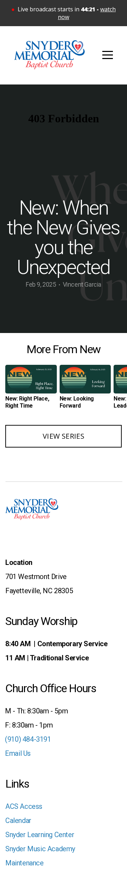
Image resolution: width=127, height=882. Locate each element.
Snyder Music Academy (40, 849)
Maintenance (24, 863)
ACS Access (23, 806)
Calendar (18, 820)
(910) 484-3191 (26, 739)
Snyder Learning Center (39, 834)
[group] (31, 389)
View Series (63, 436)
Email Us (17, 753)
